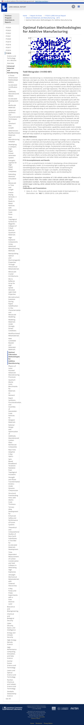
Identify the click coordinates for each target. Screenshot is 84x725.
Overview (10, 63)
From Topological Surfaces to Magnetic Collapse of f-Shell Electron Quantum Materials (12, 226)
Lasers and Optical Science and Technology (11, 673)
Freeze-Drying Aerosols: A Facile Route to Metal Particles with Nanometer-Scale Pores (12, 203)
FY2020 (8, 39)
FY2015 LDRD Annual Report (55, 16)
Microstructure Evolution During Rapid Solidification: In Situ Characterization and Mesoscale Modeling (13, 307)
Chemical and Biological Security (10, 617)
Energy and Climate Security (11, 635)
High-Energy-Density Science (12, 642)
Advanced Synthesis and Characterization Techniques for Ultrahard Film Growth (13, 119)
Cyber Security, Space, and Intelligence (11, 626)
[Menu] (78, 7)
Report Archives (36, 16)
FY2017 (8, 47)
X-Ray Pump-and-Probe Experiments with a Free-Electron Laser (13, 596)
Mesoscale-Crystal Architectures (13, 274)
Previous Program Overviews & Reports (9, 19)
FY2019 (8, 42)
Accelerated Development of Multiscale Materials (13, 103)
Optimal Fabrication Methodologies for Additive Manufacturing (13, 357)
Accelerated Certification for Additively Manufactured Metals (13, 90)
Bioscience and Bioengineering (12, 609)
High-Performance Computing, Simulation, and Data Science (12, 652)
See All (8, 699)
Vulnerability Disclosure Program (38, 717)
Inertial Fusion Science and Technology (11, 664)
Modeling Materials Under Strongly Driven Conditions (12, 325)
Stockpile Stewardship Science (11, 693)
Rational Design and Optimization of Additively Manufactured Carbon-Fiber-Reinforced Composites (13, 436)
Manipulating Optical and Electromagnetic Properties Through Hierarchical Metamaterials (13, 261)
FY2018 (8, 45)
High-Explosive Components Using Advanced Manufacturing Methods (13, 244)
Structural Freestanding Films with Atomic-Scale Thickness (13, 498)
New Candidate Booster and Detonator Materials (12, 343)
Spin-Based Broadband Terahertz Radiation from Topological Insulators (12, 466)
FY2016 (8, 50)
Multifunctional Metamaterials (13, 334)
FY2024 (8, 27)
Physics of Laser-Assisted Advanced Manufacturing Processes (13, 371)
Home (25, 16)
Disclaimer (39, 723)
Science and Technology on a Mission (11, 58)
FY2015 (8, 53)
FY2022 (8, 33)
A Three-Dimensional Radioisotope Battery (13, 78)
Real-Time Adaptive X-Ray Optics (12, 453)
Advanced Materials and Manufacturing (12, 69)
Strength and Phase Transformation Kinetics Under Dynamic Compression (13, 483)
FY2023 (8, 30)
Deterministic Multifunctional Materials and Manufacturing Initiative (13, 136)
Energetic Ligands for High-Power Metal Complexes (12, 165)
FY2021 (8, 36)
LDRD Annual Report (17, 7)
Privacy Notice (48, 723)
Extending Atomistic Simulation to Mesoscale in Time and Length (12, 182)
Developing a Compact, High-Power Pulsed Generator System (12, 151)
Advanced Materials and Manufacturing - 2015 (43, 18)
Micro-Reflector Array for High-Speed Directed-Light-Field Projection (12, 286)
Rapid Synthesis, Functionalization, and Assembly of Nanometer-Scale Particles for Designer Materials (13, 410)
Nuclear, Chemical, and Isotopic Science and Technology (11, 684)
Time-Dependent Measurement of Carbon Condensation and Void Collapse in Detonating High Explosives (13, 562)
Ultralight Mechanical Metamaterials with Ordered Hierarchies (13, 580)
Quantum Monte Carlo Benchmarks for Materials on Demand (13, 387)
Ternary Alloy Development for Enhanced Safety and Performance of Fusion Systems (13, 516)
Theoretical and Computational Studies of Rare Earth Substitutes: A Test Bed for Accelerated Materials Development (13, 538)
